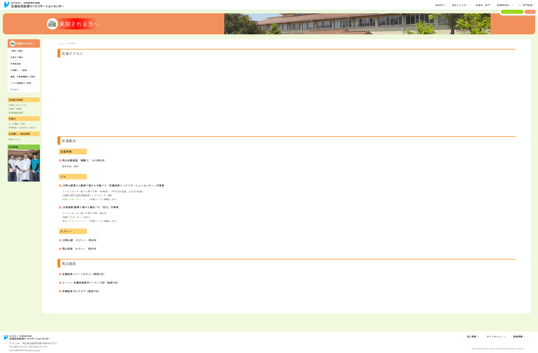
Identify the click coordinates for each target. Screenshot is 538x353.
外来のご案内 (17, 57)
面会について (15, 139)
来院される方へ (460, 5)
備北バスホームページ (74, 221)
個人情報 (471, 336)
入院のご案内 (17, 50)
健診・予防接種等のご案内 (23, 76)
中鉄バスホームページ (74, 199)
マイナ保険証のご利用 (21, 83)
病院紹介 (440, 5)
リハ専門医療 (525, 5)
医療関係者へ (504, 5)
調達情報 (518, 336)
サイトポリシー (495, 336)
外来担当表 (16, 63)
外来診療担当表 (16, 112)
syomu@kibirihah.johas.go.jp (24, 350)
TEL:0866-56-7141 (18, 346)
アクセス (15, 89)
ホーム (62, 43)
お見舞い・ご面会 (19, 70)
